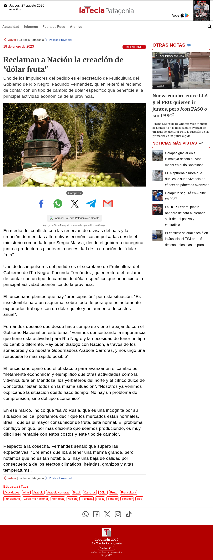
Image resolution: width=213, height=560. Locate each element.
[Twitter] (107, 514)
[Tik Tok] (129, 514)
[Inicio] (5, 5)
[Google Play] (187, 15)
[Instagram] (118, 514)
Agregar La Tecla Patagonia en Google (77, 218)
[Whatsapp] (85, 514)
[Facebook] (96, 514)
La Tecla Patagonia (31, 39)
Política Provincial (60, 39)
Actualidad (10, 26)
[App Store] (182, 15)
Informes (31, 26)
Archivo (76, 26)
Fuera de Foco (53, 26)
